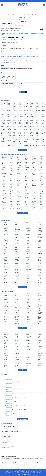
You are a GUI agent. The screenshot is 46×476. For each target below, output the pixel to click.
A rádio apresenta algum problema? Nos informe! (24, 68)
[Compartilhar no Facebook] (22, 92)
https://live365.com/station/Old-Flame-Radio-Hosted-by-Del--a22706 (23, 48)
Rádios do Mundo (12, 30)
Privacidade (32, 472)
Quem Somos (16, 471)
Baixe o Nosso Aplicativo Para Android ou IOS (13, 472)
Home (2, 470)
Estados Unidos (13, 14)
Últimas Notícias (7, 470)
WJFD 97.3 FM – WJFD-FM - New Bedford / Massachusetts (14, 83)
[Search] (44, 5)
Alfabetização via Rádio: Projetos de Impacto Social (15, 397)
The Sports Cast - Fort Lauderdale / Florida (11, 87)
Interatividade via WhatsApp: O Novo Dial (13, 377)
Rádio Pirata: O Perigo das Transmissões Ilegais (14, 405)
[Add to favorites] (41, 30)
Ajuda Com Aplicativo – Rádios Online (35, 471)
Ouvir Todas (22, 150)
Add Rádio (6, 471)
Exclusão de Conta (26, 472)
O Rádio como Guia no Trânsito (11, 401)
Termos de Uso (38, 472)
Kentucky (21, 14)
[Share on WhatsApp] (20, 92)
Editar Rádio (11, 471)
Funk (7, 30)
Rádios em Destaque (14, 470)
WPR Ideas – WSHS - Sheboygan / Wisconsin (12, 85)
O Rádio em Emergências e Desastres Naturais (14, 389)
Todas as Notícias (22, 419)
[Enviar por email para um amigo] (26, 92)
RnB (18, 30)
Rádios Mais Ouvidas (23, 470)
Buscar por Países (41, 470)
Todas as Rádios (23, 212)
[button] (2, 5)
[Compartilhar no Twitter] (24, 92)
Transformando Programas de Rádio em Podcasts (15, 381)
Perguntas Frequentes (23, 471)
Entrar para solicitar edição (7, 68)
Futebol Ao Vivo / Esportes (32, 470)
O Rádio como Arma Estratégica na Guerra (13, 413)
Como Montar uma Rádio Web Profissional (13, 385)
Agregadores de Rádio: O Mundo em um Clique (14, 393)
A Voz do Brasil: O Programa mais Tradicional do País (15, 409)
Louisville (27, 14)
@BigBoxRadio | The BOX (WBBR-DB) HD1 (32, 96)
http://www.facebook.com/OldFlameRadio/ (17, 51)
